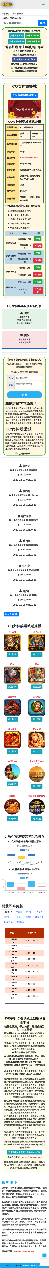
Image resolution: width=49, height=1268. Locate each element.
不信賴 (38, 274)
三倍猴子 (37, 697)
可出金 (38, 282)
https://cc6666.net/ (29, 158)
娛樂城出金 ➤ (32, 35)
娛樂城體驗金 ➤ (16, 41)
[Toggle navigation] (43, 4)
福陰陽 (12, 796)
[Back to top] (44, 1255)
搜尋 (42, 23)
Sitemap (26, 1265)
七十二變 (12, 632)
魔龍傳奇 (12, 697)
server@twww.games (32, 1157)
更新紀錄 (34, 1265)
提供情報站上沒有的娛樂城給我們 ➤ (24, 1152)
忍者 (12, 664)
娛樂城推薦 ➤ (16, 35)
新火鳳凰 (12, 729)
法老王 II (37, 632)
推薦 (38, 238)
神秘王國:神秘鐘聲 (36, 796)
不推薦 (38, 246)
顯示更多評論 (11, 614)
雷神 (37, 664)
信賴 (38, 267)
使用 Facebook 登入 (25, 59)
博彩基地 (7, 4)
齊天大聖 (37, 729)
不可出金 (38, 290)
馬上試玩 (12, 654)
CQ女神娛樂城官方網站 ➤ (24, 95)
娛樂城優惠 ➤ (33, 41)
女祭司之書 (12, 761)
